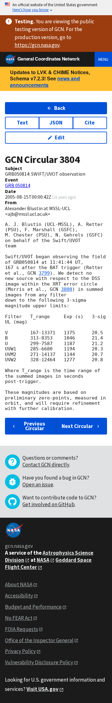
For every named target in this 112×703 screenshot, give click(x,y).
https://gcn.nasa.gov (37, 45)
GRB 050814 (17, 185)
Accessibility (19, 595)
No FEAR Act (18, 618)
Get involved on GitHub (48, 504)
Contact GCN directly (45, 464)
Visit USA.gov (42, 689)
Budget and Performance (33, 606)
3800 (66, 289)
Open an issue (37, 484)
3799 (44, 273)
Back (59, 108)
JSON (56, 122)
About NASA (18, 584)
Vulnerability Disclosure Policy (39, 662)
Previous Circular (34, 426)
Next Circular (77, 426)
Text (22, 122)
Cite (90, 122)
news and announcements (45, 81)
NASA (43, 560)
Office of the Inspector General (39, 640)
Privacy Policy (20, 651)
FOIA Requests (21, 629)
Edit (60, 137)
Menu (103, 59)
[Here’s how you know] (56, 7)
